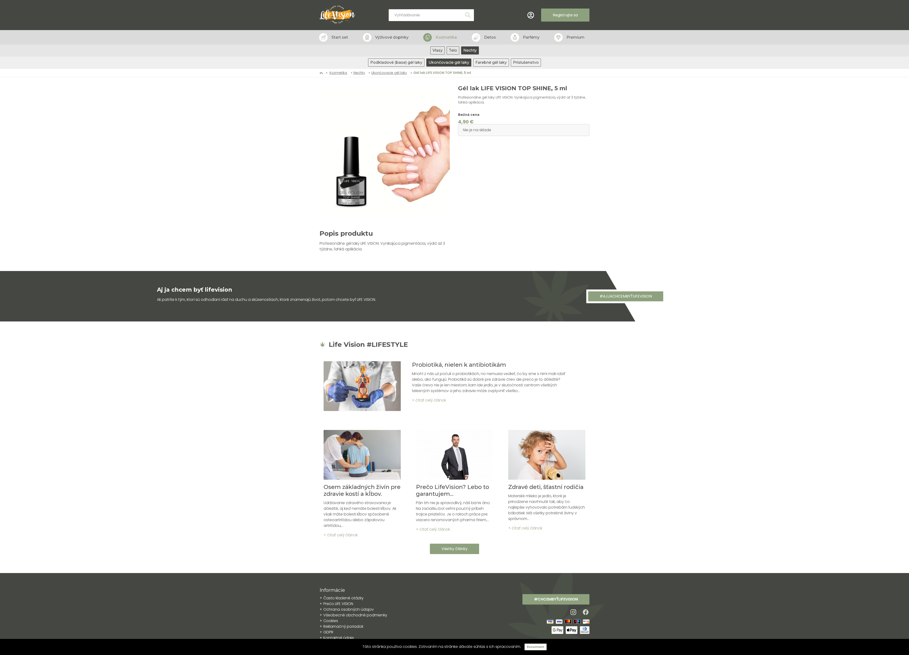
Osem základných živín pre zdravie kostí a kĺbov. (362, 490)
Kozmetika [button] (446, 37)
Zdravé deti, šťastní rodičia (546, 486)
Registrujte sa (565, 15)
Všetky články (454, 548)
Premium (575, 37)
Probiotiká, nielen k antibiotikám (459, 364)
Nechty (359, 72)
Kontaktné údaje (338, 638)
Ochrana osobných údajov (348, 609)
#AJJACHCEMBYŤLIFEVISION (626, 296)
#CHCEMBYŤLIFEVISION (556, 599)
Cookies (330, 620)
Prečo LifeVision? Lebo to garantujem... (452, 490)
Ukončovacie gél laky (389, 72)
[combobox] (431, 15)
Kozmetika (338, 72)
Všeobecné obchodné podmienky (355, 615)
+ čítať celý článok (429, 400)
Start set (339, 37)
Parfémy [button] (531, 37)
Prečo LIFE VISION (338, 603)
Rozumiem (535, 647)
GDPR (328, 632)
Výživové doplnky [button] (392, 37)
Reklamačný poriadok (343, 626)
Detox (490, 37)
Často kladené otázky (343, 598)
